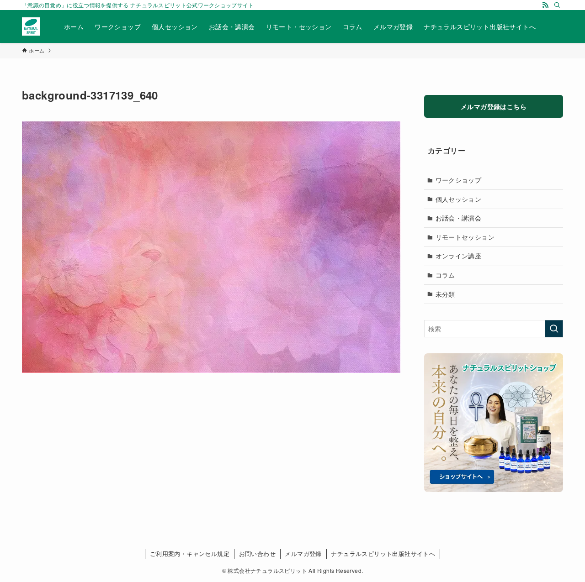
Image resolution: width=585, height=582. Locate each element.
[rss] (545, 5)
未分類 (445, 294)
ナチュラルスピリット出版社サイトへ (383, 553)
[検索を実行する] (554, 328)
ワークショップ (459, 179)
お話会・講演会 (459, 217)
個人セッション (459, 199)
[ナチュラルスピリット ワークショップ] (31, 26)
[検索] (557, 5)
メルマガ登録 (303, 553)
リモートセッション (465, 236)
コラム (445, 274)
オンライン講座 (459, 255)
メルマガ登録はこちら (493, 106)
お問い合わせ (257, 553)
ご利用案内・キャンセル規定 (189, 553)
